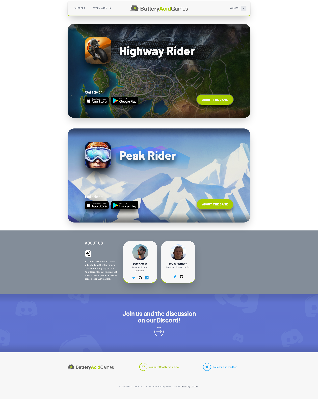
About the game (215, 99)
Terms (195, 386)
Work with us (102, 8)
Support (79, 8)
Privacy (186, 386)
